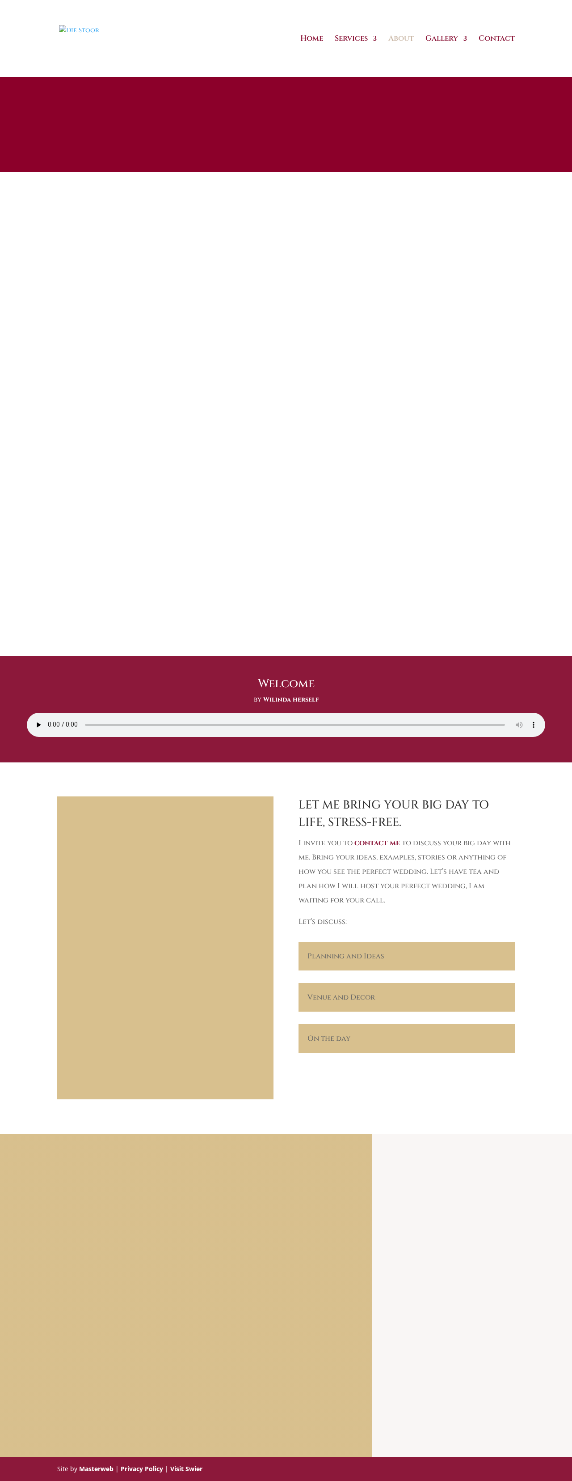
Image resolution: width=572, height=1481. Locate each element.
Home (311, 39)
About (401, 39)
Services (351, 39)
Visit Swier (186, 1468)
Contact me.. (286, 1354)
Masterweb (96, 1468)
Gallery (441, 39)
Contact (497, 39)
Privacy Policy (142, 1468)
